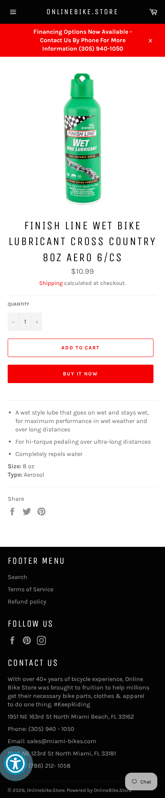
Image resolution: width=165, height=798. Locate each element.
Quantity (18, 304)
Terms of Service (30, 589)
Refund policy (27, 601)
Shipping (51, 283)
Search (17, 577)
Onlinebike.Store (82, 11)
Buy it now (81, 374)
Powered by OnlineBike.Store (99, 790)
